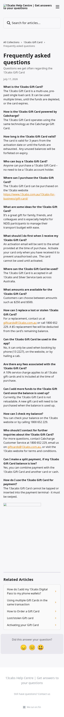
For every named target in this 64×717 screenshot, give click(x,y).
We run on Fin (34, 707)
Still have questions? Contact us (32, 694)
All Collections (11, 42)
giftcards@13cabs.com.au (20, 323)
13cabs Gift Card (33, 42)
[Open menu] (57, 7)
